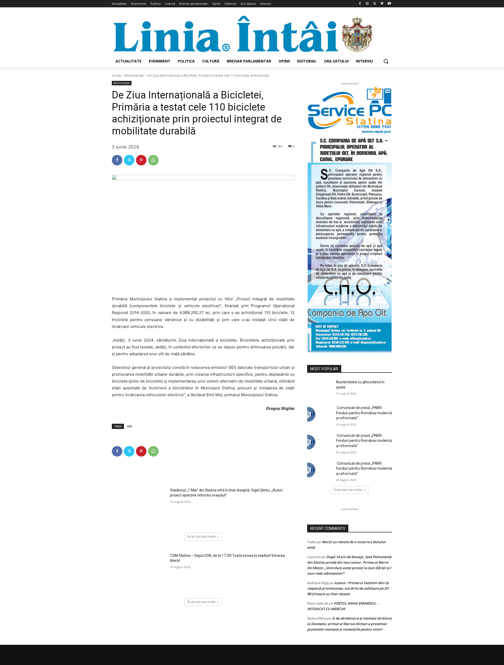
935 (129, 426)
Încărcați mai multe (201, 536)
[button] (386, 61)
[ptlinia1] (349, 110)
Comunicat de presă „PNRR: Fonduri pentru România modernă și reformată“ (364, 413)
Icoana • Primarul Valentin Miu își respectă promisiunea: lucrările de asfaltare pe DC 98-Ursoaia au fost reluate (348, 588)
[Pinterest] (141, 160)
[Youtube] (389, 4)
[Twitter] (375, 4)
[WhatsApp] (153, 160)
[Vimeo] (382, 4)
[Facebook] (360, 4)
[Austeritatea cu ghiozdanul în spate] (320, 388)
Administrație (134, 75)
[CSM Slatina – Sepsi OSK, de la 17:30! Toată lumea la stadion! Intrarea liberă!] (139, 572)
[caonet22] (349, 243)
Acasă (116, 75)
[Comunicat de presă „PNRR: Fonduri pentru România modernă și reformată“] (320, 414)
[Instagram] (367, 4)
